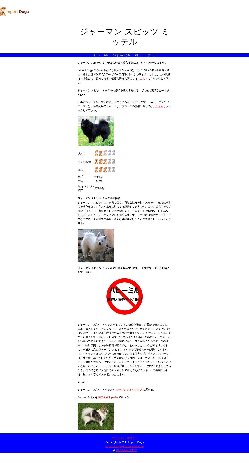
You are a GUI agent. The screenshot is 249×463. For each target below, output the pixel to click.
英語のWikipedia (108, 397)
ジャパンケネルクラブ (129, 389)
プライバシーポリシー (124, 438)
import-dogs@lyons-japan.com (124, 446)
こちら (144, 78)
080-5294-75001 (126, 450)
